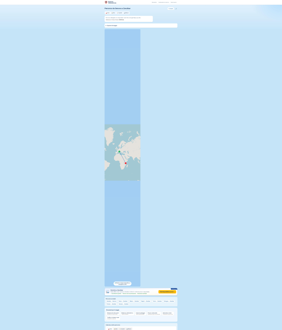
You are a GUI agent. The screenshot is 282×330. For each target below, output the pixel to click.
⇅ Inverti (171, 8)
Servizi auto (174, 2)
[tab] (107, 13)
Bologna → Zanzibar (169, 301)
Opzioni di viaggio (112, 25)
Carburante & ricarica (163, 2)
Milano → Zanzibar (134, 301)
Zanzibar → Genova (111, 301)
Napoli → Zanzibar (145, 301)
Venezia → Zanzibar (123, 304)
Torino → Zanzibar (157, 301)
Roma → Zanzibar (123, 301)
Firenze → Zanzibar (111, 304)
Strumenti (154, 2)
